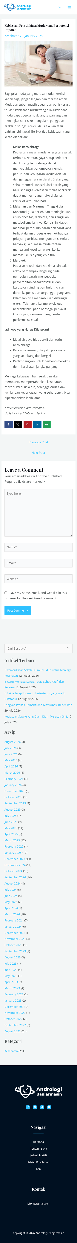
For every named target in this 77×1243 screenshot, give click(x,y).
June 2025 (11, 822)
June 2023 (11, 970)
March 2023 (12, 988)
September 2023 (15, 951)
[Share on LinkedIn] (37, 424)
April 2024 (11, 908)
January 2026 (13, 785)
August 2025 (12, 809)
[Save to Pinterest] (28, 424)
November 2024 (15, 865)
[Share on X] (18, 424)
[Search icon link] (59, 7)
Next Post (38, 453)
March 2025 (12, 840)
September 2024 (15, 877)
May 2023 (10, 976)
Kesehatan (11, 36)
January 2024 (13, 926)
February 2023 (14, 994)
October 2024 (13, 871)
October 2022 (13, 1019)
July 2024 (10, 889)
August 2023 (12, 957)
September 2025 (15, 803)
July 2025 (10, 816)
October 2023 (13, 945)
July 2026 (10, 748)
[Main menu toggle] (69, 7)
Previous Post (38, 442)
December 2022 (14, 1007)
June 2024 (11, 896)
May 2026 (10, 760)
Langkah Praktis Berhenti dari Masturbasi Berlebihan (38, 705)
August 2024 (12, 883)
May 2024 (10, 902)
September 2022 (15, 1025)
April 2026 (11, 766)
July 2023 (10, 963)
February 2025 (14, 846)
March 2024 (12, 914)
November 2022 (15, 1013)
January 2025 (13, 852)
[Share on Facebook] (8, 424)
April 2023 (11, 982)
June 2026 (11, 754)
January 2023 (13, 1000)
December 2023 (14, 933)
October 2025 (13, 797)
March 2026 (12, 772)
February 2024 (14, 920)
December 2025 (14, 791)
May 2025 (10, 828)
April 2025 (11, 834)
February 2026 (14, 779)
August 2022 (12, 1031)
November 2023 (15, 939)
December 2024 (14, 859)
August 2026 (12, 742)
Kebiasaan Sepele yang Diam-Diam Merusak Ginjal (36, 716)
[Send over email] (47, 424)
